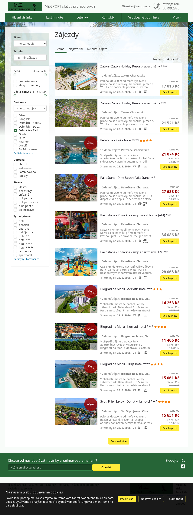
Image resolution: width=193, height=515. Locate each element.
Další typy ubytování (25, 259)
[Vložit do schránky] (93, 86)
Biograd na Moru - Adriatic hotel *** (126, 289)
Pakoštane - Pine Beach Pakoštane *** (128, 178)
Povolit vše (126, 499)
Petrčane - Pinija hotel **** (120, 140)
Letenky (82, 17)
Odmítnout (176, 499)
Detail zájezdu (169, 92)
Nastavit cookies (151, 499)
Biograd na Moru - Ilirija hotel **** (125, 364)
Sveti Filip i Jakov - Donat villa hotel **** (129, 401)
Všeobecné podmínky (143, 17)
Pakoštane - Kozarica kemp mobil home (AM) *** (136, 215)
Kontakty (108, 17)
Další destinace (22, 153)
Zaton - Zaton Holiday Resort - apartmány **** (134, 66)
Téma (17, 37)
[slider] (15, 75)
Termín (18, 51)
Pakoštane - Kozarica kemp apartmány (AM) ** (134, 252)
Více (176, 17)
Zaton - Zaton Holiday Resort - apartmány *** (133, 103)
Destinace (20, 102)
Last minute (54, 17)
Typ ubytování (23, 216)
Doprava (19, 159)
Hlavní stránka (22, 17)
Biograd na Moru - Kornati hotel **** (127, 327)
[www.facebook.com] (183, 466)
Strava (18, 182)
